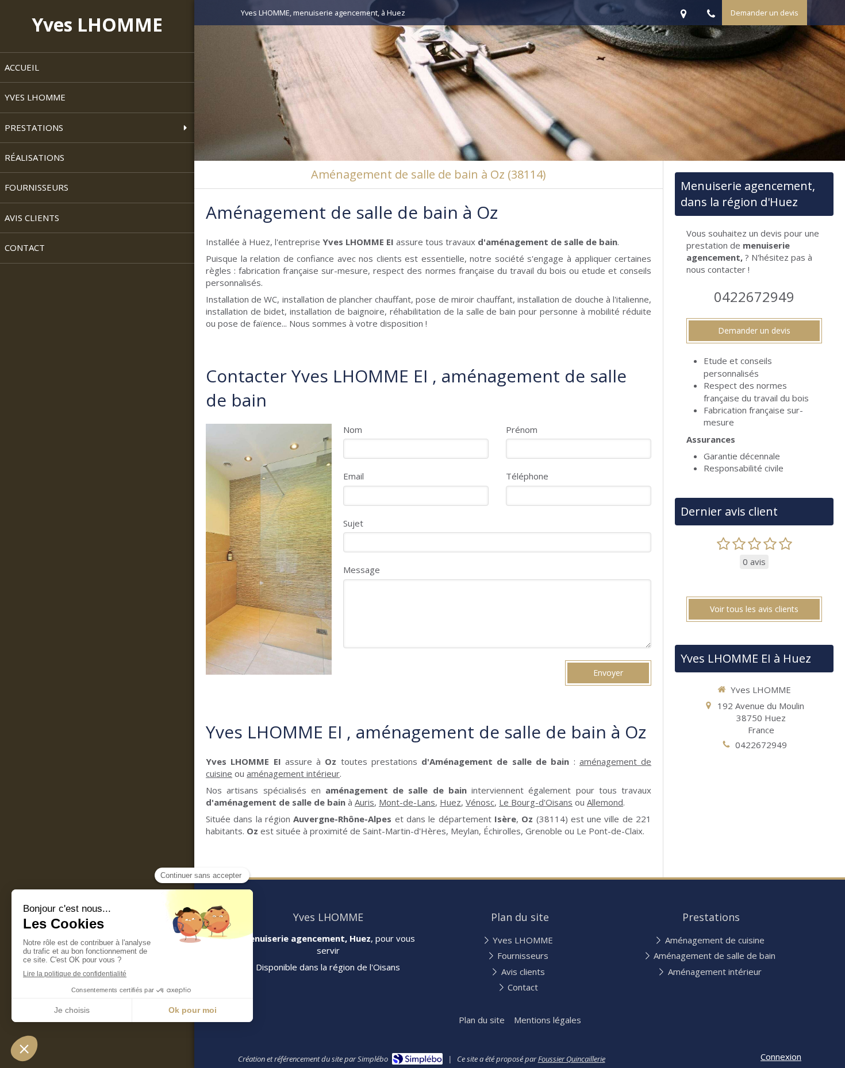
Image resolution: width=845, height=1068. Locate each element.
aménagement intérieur (293, 773)
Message (361, 569)
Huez (450, 802)
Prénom (521, 429)
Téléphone (527, 476)
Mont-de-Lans (407, 802)
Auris (364, 802)
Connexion (780, 1056)
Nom (352, 429)
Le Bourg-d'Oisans (536, 802)
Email (353, 476)
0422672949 (754, 296)
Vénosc (480, 802)
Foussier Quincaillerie (571, 1059)
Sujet (353, 523)
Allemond (605, 802)
